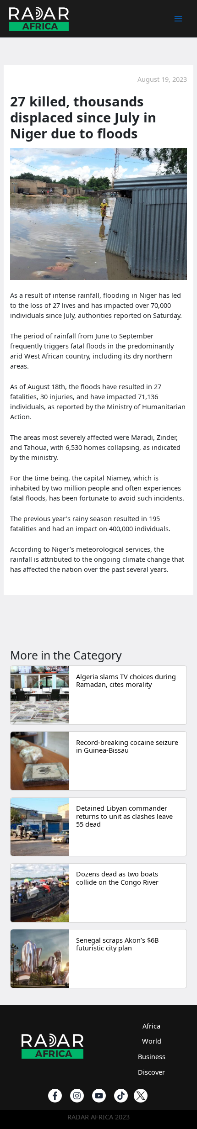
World (151, 1040)
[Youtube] (99, 1096)
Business (151, 1056)
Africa (151, 1025)
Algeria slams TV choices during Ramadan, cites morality (126, 680)
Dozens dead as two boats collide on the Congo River (117, 877)
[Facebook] (55, 1096)
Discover (151, 1071)
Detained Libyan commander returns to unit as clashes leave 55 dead (124, 815)
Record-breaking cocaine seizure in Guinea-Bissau (127, 746)
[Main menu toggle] (178, 18)
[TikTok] (121, 1096)
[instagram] (77, 1096)
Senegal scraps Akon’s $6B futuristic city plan (117, 944)
